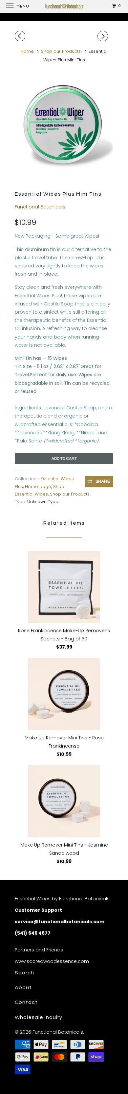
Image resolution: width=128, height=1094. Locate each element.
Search (24, 972)
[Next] (103, 36)
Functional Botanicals (40, 207)
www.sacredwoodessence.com (52, 961)
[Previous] (21, 36)
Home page (38, 486)
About (23, 987)
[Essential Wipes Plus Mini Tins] (64, 123)
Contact (26, 1002)
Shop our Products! (70, 494)
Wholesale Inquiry (38, 1017)
